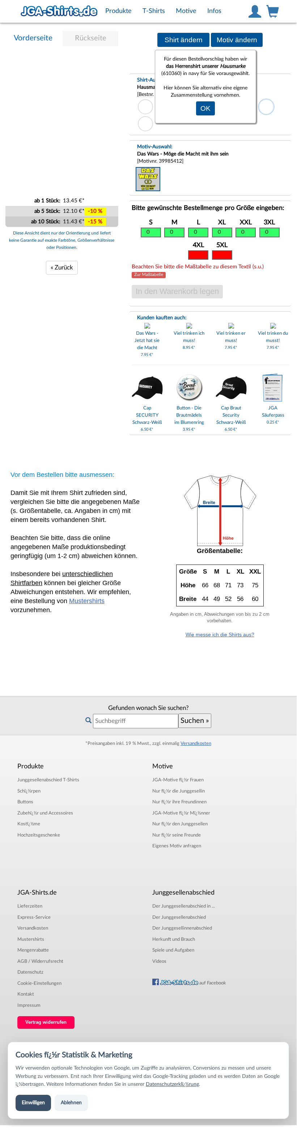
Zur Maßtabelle (148, 275)
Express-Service (34, 917)
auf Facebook (212, 983)
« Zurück (62, 267)
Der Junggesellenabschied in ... (183, 906)
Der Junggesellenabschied (179, 917)
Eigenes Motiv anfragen (176, 846)
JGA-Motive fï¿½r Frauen (178, 780)
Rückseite (90, 38)
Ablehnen (71, 1102)
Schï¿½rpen (29, 791)
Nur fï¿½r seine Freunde (176, 835)
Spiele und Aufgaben (173, 950)
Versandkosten (196, 743)
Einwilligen (33, 1102)
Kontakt (25, 994)
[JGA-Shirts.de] (59, 11)
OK (205, 108)
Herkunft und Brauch (173, 939)
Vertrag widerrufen (46, 1022)
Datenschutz (30, 972)
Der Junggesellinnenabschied (182, 928)
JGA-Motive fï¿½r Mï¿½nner (181, 813)
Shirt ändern (184, 40)
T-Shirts (48, 780)
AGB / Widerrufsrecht (40, 961)
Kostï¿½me (28, 824)
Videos (159, 961)
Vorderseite (33, 38)
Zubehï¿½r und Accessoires (45, 813)
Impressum (29, 1005)
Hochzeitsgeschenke (38, 835)
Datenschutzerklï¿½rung (172, 1084)
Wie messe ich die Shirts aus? (220, 634)
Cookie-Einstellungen (39, 983)
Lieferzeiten (29, 906)
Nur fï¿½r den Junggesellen (180, 824)
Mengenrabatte (33, 950)
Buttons (25, 802)
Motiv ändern (237, 40)
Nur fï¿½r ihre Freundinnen (179, 802)
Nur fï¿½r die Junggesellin (178, 791)
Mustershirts (87, 601)
